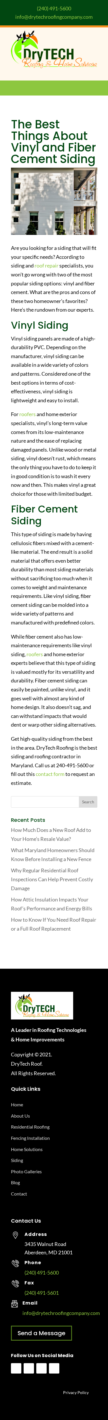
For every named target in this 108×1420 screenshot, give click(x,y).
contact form (50, 774)
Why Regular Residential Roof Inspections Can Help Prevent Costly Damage (52, 879)
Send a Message (41, 1333)
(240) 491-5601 (41, 1293)
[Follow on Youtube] (29, 1368)
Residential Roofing (30, 1126)
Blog (15, 1182)
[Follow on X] (41, 1368)
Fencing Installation (30, 1138)
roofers (27, 414)
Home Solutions (27, 1149)
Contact (19, 1193)
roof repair (46, 265)
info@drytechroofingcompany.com (54, 17)
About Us (20, 1115)
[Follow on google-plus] (54, 1368)
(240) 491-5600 (54, 8)
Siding (17, 1160)
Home (17, 1104)
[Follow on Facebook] (16, 1368)
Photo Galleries (26, 1171)
